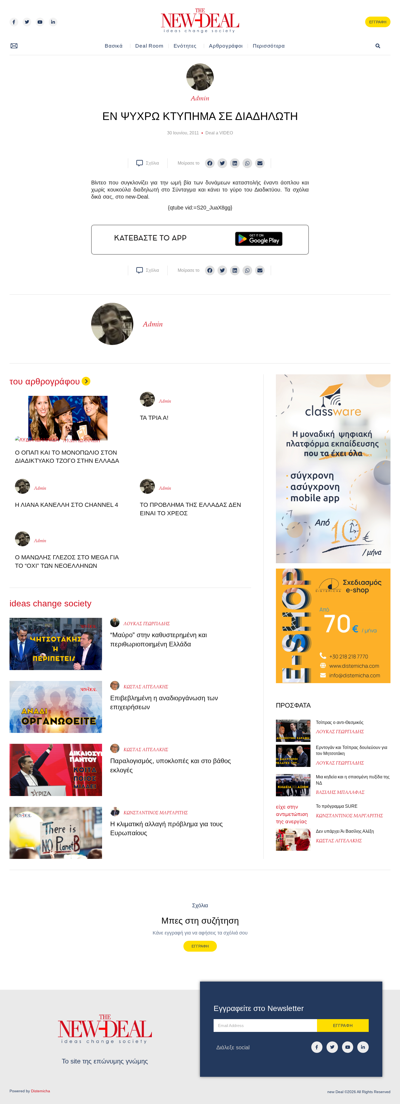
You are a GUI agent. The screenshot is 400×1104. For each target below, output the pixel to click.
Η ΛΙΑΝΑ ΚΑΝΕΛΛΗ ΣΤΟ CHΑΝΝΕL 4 (66, 504)
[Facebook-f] (14, 22)
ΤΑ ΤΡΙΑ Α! (154, 417)
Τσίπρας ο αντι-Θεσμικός (340, 722)
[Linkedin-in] (53, 22)
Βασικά (113, 46)
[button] (378, 46)
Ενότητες (185, 46)
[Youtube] (40, 22)
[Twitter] (27, 22)
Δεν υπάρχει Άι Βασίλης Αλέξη (345, 831)
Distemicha (40, 1091)
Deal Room (149, 46)
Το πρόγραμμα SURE (337, 806)
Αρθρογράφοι (226, 46)
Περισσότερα (269, 46)
